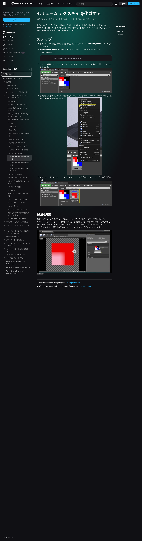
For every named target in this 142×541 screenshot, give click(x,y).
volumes (40, 273)
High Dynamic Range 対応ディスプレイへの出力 (19, 214)
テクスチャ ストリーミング (18, 146)
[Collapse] (5, 95)
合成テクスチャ (14, 126)
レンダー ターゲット (14, 206)
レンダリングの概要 (14, 187)
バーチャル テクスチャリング (17, 177)
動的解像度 (11, 101)
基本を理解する (11, 85)
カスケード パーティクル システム (19, 199)
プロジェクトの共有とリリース (16, 254)
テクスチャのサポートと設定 (18, 150)
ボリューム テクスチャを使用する (19, 164)
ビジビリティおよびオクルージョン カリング (18, 182)
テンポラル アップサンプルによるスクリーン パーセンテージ (19, 115)
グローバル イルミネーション (17, 104)
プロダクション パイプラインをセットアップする (18, 244)
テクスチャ (11, 123)
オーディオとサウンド (13, 236)
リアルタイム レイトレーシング (18, 209)
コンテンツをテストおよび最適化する (18, 250)
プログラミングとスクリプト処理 (17, 222)
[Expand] (5, 82)
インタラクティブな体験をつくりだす (18, 226)
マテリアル (11, 190)
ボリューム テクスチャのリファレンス (19, 169)
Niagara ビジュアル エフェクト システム (19, 195)
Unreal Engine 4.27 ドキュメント (14, 78)
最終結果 (120, 34)
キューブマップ (14, 130)
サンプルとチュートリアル (15, 258)
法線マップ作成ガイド (16, 139)
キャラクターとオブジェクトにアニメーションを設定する (18, 232)
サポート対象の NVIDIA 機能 (17, 218)
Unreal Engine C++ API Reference (18, 267)
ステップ (120, 31)
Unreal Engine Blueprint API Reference (15, 263)
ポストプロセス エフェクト (16, 202)
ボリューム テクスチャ (16, 153)
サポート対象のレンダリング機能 (18, 120)
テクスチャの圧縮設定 (16, 174)
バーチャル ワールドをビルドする (17, 92)
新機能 (8, 82)
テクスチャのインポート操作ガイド (20, 135)
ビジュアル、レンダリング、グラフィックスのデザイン (18, 96)
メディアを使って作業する (15, 240)
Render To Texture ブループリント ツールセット (19, 109)
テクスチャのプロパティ (17, 143)
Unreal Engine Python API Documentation (15, 272)
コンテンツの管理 (12, 88)
